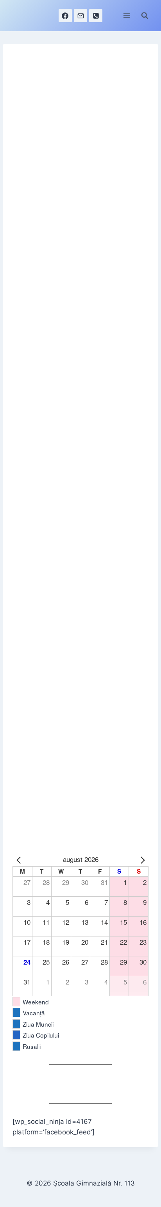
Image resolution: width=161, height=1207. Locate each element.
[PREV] (20, 859)
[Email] (80, 15)
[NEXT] (141, 859)
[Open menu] (126, 15)
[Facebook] (65, 15)
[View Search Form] (145, 16)
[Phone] (95, 15)
